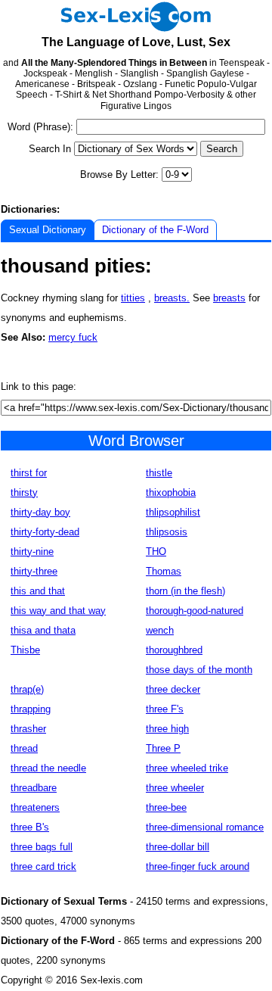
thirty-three (34, 571)
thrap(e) (27, 689)
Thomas (163, 571)
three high (167, 728)
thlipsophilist (173, 512)
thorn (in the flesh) (185, 591)
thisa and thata (43, 630)
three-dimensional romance (205, 827)
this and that (38, 591)
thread (24, 748)
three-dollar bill (177, 846)
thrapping (31, 709)
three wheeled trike (187, 768)
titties (133, 298)
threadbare (34, 787)
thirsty (24, 492)
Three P (163, 748)
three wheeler (175, 787)
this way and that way (58, 610)
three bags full (42, 846)
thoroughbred (174, 650)
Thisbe (25, 650)
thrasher (28, 728)
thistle (159, 472)
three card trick (43, 866)
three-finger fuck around (197, 866)
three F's (165, 709)
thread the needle (48, 768)
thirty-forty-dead (45, 532)
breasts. (172, 298)
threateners (35, 807)
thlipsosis (166, 532)
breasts (229, 298)
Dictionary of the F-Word (155, 229)
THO (156, 551)
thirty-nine (32, 551)
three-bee (166, 807)
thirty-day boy (40, 512)
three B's (30, 827)
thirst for (29, 472)
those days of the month (199, 669)
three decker (173, 689)
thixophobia (171, 492)
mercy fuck (72, 337)
